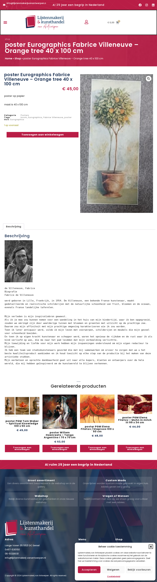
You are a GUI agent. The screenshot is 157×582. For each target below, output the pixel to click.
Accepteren (89, 569)
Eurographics (35, 117)
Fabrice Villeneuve (53, 117)
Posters (25, 115)
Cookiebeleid (113, 576)
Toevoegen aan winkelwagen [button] (22, 448)
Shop (18, 58)
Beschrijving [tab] (13, 226)
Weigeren (113, 569)
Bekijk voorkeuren (139, 569)
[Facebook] (140, 5)
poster (68, 117)
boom (24, 117)
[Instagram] (147, 5)
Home (8, 58)
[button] (150, 546)
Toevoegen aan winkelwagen (42, 134)
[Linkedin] (153, 5)
